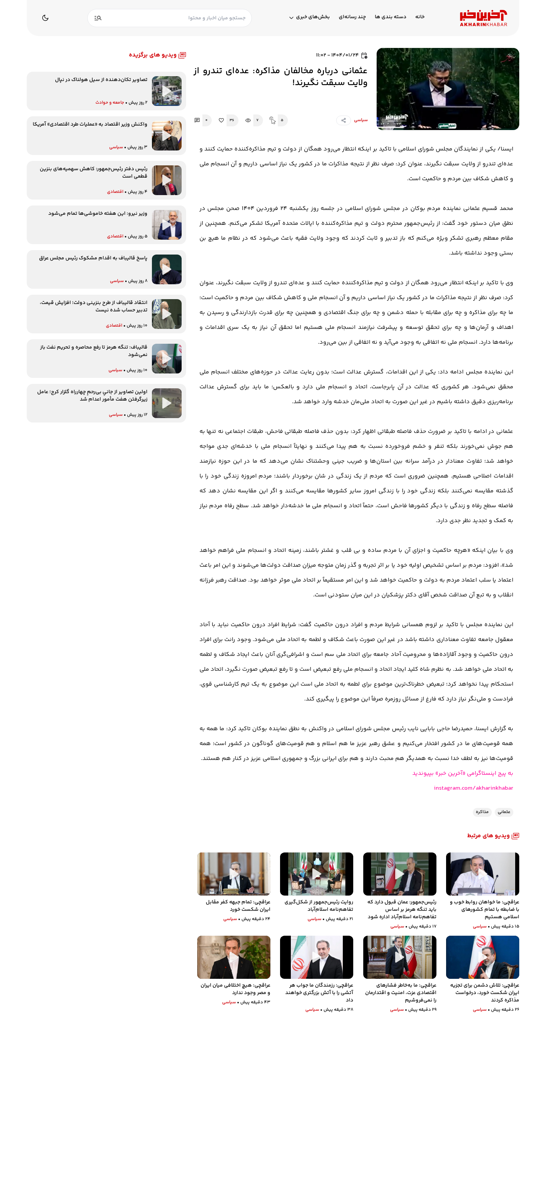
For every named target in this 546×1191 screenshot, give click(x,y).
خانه (420, 17)
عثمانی (504, 812)
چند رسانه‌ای (352, 17)
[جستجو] (98, 18)
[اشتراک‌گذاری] (343, 120)
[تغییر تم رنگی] (45, 18)
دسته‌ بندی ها (390, 17)
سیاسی (361, 120)
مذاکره (482, 812)
